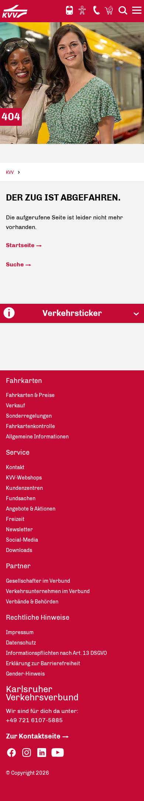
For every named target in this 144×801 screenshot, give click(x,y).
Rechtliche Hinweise (37, 617)
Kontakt (96, 10)
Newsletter (19, 529)
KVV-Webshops (109, 10)
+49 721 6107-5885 (34, 720)
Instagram (26, 752)
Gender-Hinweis (25, 674)
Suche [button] (122, 10)
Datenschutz (21, 643)
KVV (10, 172)
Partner (18, 566)
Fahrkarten (24, 381)
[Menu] (137, 11)
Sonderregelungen (29, 416)
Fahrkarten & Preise (30, 395)
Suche (15, 264)
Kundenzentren (24, 488)
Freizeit (15, 519)
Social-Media (22, 540)
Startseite (20, 245)
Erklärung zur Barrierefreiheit (43, 663)
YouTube (57, 752)
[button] (72, 313)
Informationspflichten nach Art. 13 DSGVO (56, 653)
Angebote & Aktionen (30, 509)
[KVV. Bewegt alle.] (15, 11)
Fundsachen (20, 498)
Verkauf (15, 406)
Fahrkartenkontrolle (30, 426)
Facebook (11, 752)
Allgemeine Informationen (37, 437)
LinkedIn (41, 752)
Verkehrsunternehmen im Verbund (48, 591)
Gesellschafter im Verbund (38, 581)
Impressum (20, 632)
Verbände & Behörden (32, 602)
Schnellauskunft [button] (69, 10)
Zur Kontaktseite (33, 736)
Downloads (19, 550)
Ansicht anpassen (83, 10)
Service (18, 452)
